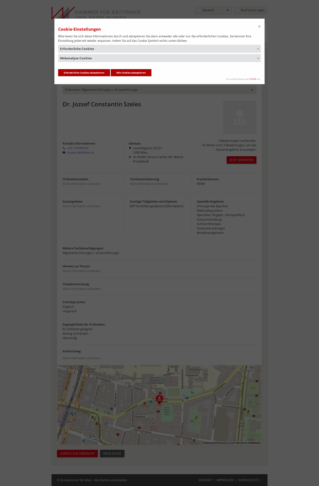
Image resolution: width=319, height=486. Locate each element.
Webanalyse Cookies (76, 58)
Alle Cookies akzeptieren (131, 72)
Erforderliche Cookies (77, 49)
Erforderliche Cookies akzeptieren (84, 72)
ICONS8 (252, 79)
